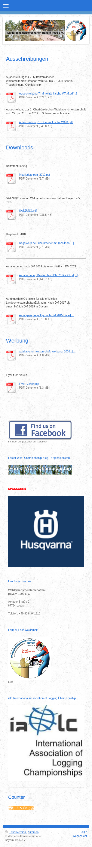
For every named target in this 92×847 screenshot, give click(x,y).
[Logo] (29, 658)
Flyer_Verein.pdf (29, 383)
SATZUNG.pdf (28, 210)
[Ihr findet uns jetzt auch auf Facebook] (40, 430)
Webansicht (80, 836)
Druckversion (18, 832)
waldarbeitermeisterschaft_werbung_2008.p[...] (48, 351)
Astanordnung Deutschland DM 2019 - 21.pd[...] (48, 275)
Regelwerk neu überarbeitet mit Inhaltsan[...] (46, 243)
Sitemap (33, 832)
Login (83, 831)
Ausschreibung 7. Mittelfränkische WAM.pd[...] (48, 93)
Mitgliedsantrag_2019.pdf (34, 174)
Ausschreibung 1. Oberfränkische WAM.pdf (46, 122)
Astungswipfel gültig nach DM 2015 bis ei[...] (46, 315)
